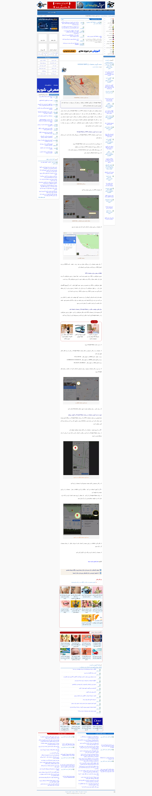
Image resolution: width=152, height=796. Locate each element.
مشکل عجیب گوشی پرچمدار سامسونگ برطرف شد (109, 147)
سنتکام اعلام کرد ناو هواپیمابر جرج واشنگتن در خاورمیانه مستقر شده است (89, 737)
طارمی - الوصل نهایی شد (46, 162)
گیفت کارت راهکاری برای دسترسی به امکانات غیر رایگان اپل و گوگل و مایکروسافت (71, 32)
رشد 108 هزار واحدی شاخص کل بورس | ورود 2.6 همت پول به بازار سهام (48, 192)
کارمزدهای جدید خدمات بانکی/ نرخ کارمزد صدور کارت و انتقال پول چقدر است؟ (89, 744)
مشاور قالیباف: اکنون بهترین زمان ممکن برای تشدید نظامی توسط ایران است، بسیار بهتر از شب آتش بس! (107, 770)
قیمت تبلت (54, 71)
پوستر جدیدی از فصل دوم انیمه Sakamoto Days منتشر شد (69, 777)
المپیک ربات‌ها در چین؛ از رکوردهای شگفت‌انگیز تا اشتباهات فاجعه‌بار (109, 73)
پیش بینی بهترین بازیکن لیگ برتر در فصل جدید (50, 760)
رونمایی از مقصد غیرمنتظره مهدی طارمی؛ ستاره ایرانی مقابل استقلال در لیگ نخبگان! (49, 763)
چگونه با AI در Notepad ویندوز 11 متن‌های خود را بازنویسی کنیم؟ (70, 36)
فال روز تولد (45, 54)
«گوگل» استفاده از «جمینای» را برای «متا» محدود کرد (85, 680)
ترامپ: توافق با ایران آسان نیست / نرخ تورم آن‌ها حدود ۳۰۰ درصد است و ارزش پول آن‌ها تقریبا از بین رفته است (89, 767)
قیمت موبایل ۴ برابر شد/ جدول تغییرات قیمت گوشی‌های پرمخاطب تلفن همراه (90, 778)
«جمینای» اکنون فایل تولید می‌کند (89, 699)
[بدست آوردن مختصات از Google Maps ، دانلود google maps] (81, 85)
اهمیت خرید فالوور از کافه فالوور (45, 100)
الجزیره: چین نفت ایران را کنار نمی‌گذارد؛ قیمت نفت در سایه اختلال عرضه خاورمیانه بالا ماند (88, 771)
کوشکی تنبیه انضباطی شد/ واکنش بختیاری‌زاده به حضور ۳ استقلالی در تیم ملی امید (48, 183)
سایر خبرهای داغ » (41, 197)
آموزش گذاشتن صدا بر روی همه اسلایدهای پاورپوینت (46, 144)
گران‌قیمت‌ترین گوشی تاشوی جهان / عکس (87, 688)
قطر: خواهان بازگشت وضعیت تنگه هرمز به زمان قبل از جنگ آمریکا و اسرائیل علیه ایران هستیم (89, 763)
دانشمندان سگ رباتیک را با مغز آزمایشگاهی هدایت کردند (109, 135)
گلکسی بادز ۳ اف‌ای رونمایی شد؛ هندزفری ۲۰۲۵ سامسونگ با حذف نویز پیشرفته (109, 87)
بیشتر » (62, 19)
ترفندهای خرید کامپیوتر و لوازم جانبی (45, 115)
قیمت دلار (54, 65)
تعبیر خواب (40, 53)
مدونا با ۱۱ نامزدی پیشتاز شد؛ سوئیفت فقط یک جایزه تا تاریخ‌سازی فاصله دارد (50, 744)
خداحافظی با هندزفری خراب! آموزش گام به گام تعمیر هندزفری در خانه (45, 105)
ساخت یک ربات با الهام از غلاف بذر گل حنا (109, 218)
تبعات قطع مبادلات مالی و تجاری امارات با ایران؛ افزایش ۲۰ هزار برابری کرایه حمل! (89, 751)
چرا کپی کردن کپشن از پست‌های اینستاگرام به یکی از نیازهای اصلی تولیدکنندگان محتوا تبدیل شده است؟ (70, 23)
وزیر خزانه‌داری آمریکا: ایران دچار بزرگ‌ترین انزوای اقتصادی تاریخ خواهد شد (107, 746)
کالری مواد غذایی (42, 65)
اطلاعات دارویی (43, 60)
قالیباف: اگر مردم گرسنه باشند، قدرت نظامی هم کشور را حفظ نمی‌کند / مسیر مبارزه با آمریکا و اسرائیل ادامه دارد (89, 747)
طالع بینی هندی (56, 54)
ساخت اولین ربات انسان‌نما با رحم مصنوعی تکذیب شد (109, 184)
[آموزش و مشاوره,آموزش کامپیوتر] (81, 51)
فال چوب (50, 53)
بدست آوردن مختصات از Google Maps (90, 64)
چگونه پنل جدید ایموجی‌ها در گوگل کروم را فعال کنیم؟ (45, 133)
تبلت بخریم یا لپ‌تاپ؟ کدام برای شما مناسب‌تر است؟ (109, 99)
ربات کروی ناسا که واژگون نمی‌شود (109, 207)
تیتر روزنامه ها (53, 73)
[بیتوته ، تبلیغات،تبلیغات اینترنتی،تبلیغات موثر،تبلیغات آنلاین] (61, 5)
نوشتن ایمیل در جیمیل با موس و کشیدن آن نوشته (46, 152)
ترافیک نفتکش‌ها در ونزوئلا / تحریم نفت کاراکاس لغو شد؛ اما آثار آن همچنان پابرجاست (88, 740)
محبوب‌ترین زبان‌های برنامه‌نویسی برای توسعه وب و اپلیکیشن (84, 684)
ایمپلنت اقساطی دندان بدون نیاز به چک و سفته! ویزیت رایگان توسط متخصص (82, 570)
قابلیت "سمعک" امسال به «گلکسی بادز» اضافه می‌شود (85, 695)
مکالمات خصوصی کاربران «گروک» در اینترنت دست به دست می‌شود (109, 160)
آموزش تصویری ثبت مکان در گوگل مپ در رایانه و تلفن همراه (83, 582)
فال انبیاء (43, 40)
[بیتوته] (41, 8)
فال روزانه (42, 49)
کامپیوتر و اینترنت (111, 15)
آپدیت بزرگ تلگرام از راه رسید (90, 673)
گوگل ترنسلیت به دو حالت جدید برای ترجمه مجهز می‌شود (109, 112)
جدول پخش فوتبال (42, 68)
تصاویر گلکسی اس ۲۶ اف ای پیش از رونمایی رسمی (49, 772)
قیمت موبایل (54, 68)
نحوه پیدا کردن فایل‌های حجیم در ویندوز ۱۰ (109, 173)
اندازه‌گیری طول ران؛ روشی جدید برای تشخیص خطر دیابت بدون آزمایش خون (50, 784)
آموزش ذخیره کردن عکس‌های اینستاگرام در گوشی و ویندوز (46, 137)
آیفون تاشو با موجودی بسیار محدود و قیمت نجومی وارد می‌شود (83, 703)
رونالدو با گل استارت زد (54, 753)
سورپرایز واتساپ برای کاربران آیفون (109, 124)
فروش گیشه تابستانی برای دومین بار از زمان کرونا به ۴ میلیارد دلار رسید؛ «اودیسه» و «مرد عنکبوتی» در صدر (67, 765)
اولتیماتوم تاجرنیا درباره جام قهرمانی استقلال (50, 755)
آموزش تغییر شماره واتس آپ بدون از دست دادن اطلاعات (45, 141)
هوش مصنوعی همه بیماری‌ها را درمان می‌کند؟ (87, 711)
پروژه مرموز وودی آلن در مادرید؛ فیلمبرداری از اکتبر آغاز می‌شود (68, 744)
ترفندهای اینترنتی (104, 15)
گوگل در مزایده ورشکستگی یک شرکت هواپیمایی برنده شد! (84, 669)
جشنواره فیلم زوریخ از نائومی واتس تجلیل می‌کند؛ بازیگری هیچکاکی (68, 755)
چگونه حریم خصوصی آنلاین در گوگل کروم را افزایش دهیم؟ (45, 129)
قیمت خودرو (54, 60)
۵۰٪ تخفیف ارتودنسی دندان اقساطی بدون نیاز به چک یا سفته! (86, 573)
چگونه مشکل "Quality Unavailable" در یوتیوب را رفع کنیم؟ (45, 112)
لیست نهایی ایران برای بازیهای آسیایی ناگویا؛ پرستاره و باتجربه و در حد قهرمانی (48, 168)
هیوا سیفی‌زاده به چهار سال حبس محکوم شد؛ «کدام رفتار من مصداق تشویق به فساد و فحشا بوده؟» (49, 740)
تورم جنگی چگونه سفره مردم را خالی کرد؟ (90, 786)
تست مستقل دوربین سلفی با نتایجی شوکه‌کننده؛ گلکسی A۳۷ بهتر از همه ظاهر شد (79, 676)
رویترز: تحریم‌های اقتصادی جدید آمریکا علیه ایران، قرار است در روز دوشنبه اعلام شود (48, 186)
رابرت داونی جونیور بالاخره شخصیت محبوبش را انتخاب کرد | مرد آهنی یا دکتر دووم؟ (49, 737)
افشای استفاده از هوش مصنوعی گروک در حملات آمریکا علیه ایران (83, 707)
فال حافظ (53, 40)
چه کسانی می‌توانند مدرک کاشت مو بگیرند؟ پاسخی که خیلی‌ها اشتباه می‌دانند (48, 177)
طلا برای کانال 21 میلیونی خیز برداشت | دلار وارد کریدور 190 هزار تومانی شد (48, 195)
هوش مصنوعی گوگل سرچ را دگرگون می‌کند (109, 196)
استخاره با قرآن (53, 49)
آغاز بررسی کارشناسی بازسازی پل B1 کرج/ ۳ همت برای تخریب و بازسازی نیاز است (88, 781)
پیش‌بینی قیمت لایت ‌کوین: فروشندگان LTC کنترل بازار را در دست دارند (48, 171)
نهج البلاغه (44, 71)
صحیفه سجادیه (43, 73)
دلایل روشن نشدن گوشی (91, 692)
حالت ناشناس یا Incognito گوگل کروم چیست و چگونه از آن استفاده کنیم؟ (45, 121)
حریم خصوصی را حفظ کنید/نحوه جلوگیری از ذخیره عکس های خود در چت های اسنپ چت (70, 27)
